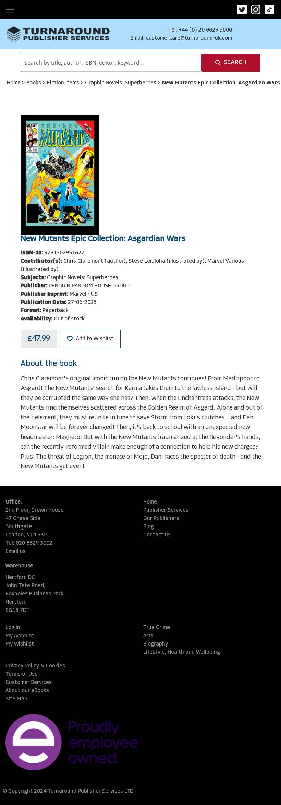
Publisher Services (165, 510)
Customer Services (28, 682)
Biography (155, 644)
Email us (15, 551)
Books (34, 83)
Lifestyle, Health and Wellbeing (181, 652)
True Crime (156, 627)
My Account (19, 636)
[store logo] (58, 34)
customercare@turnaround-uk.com (189, 38)
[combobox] (111, 63)
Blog (148, 527)
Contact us (157, 535)
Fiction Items (64, 83)
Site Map (16, 699)
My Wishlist (19, 644)
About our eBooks (27, 691)
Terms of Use (21, 674)
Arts (148, 636)
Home (14, 83)
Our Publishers (161, 518)
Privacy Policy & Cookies (35, 666)
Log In (12, 627)
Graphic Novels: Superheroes (121, 83)
